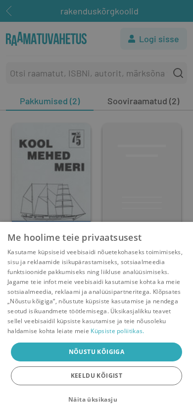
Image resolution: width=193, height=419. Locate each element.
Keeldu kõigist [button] (97, 375)
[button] (96, 400)
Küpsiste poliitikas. (117, 331)
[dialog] (96, 320)
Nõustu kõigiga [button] (97, 352)
